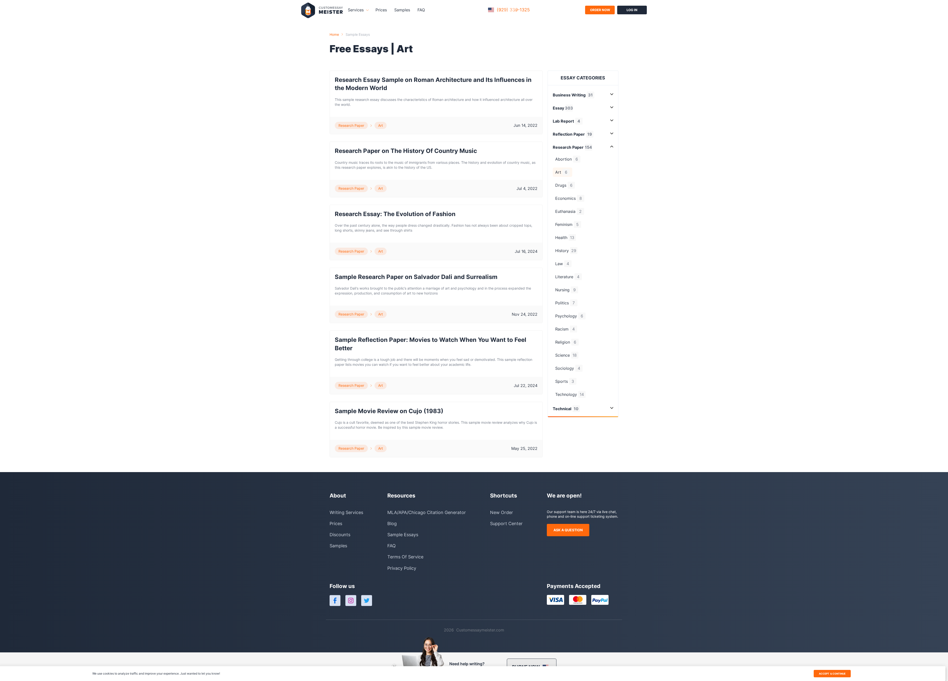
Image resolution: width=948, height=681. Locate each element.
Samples (402, 9)
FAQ (421, 9)
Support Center (506, 523)
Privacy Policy (401, 568)
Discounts (340, 534)
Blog (392, 523)
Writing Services (346, 512)
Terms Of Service (405, 556)
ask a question (568, 530)
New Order (501, 512)
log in (632, 10)
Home (334, 34)
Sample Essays (358, 34)
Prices (381, 9)
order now (600, 10)
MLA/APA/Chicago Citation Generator (426, 512)
